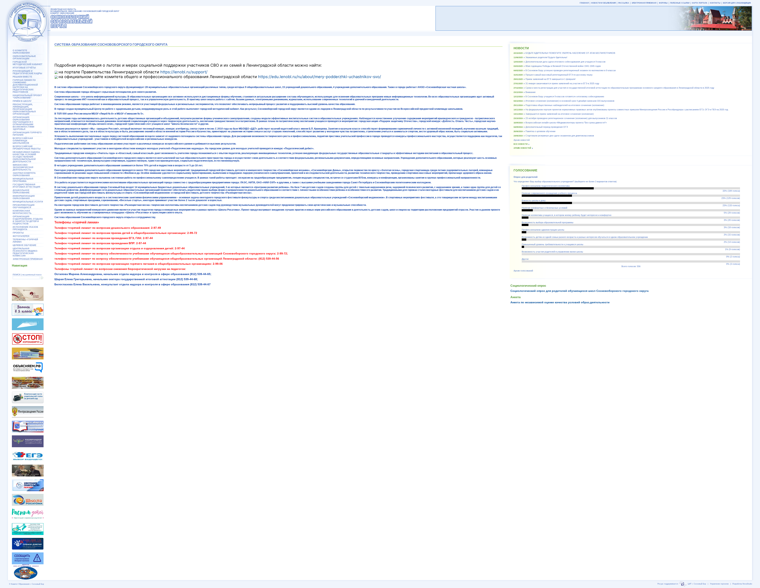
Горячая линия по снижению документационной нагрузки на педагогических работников (25, 86)
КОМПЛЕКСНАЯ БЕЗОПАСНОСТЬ (22, 212)
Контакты (715, 3)
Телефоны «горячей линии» (25, 240)
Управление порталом (719, 584)
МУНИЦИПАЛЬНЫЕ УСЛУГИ (28, 201)
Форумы (663, 3)
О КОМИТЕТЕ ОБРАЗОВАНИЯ (21, 51)
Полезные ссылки (679, 3)
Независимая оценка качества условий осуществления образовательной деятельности (26, 157)
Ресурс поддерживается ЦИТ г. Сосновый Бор (681, 584)
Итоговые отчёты (24, 67)
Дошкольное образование (21, 191)
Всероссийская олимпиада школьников (23, 140)
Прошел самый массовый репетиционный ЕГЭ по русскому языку (559, 75)
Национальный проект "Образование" (27, 96)
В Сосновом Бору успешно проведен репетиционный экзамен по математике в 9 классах (570, 70)
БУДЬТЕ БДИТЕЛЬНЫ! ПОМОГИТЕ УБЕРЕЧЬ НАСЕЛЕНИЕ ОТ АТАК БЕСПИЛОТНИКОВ (570, 53)
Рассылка (623, 3)
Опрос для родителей (526, 177)
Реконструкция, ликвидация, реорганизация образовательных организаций (24, 109)
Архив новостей (522, 140)
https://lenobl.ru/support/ (183, 72)
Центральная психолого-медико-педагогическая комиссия (25, 252)
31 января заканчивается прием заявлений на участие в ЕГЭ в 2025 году (562, 83)
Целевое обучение (24, 245)
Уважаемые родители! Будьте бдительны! (546, 57)
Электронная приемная (28, 259)
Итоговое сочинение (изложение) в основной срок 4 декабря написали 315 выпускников (569, 101)
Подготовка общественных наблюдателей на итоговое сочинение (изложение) (564, 105)
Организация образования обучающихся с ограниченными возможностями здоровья (23, 123)
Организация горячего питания (27, 133)
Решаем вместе (22, 77)
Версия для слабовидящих (737, 3)
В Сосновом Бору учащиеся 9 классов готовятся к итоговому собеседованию (564, 96)
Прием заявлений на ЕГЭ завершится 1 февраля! (550, 79)
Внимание (530, 92)
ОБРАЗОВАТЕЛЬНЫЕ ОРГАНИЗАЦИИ (24, 57)
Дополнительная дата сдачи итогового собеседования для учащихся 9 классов (565, 62)
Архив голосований (523, 270)
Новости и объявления (603, 3)
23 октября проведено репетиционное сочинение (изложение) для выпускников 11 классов (571, 118)
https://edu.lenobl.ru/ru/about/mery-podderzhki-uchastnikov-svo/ (319, 76)
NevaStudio (747, 584)
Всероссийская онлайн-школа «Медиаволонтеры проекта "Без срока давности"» (566, 122)
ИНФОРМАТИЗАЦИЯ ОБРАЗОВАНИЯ (24, 197)
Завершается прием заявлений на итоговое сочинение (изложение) (559, 114)
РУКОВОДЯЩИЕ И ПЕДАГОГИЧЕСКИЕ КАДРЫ (27, 72)
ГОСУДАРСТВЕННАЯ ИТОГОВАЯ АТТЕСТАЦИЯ (26, 185)
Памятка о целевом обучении (540, 131)
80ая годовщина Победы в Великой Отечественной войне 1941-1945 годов (563, 66)
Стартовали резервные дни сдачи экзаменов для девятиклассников (559, 135)
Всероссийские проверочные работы (27, 147)
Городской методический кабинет (27, 63)
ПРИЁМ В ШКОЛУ (22, 101)
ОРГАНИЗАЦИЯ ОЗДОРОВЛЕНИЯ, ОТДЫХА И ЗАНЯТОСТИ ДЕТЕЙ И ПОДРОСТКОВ (28, 220)
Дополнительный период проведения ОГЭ (546, 127)
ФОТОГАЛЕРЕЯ (21, 236)
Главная (584, 3)
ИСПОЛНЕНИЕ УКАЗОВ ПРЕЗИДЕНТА (25, 228)
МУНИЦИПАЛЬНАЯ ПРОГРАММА (23, 180)
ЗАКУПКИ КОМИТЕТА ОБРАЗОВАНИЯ (24, 174)
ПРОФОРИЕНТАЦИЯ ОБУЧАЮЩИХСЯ (23, 206)
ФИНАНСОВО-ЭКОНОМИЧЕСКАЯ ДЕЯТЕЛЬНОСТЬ (23, 167)
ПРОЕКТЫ (18, 233)
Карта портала (699, 3)
